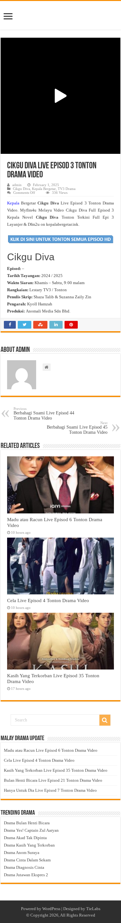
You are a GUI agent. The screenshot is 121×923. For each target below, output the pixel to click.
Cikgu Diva (21, 189)
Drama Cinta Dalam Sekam (27, 860)
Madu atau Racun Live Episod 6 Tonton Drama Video (50, 750)
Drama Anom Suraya (21, 852)
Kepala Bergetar (44, 189)
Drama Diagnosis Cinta (24, 867)
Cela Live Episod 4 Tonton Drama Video (48, 600)
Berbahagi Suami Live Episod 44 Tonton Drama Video (44, 414)
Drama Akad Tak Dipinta (25, 837)
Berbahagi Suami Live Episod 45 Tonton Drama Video (77, 428)
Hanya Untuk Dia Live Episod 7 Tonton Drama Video (50, 790)
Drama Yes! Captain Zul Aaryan (31, 830)
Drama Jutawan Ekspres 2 (26, 874)
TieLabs (93, 908)
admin (17, 185)
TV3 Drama (67, 189)
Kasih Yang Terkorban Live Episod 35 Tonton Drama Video (55, 770)
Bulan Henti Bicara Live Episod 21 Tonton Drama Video (53, 780)
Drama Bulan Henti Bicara (27, 822)
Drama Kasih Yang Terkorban (29, 845)
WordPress (51, 908)
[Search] (104, 720)
